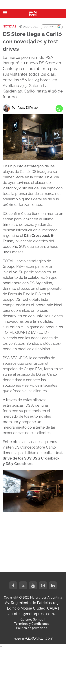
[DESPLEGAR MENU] (5, 12)
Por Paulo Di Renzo (25, 107)
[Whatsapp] (59, 108)
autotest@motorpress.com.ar (33, 614)
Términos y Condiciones (31, 623)
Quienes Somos (31, 619)
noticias (9, 26)
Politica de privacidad (31, 627)
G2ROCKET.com (39, 638)
